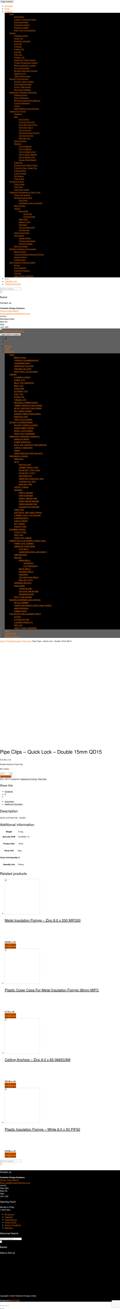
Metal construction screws (25, 65)
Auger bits (27, 214)
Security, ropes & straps (24, 81)
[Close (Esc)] (8, 1305)
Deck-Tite (18, 43)
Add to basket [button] (10, 944)
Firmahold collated (22, 25)
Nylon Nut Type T (26, 127)
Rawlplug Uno (20, 73)
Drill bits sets (24, 230)
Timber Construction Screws (26, 62)
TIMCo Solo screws (22, 76)
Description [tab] (9, 801)
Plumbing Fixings (16, 181)
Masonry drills (24, 222)
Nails (11, 14)
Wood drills (23, 211)
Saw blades (19, 235)
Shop (7, 278)
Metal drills (23, 219)
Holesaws (23, 224)
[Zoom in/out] (1, 1305)
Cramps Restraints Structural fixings (29, 254)
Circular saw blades (27, 241)
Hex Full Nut (24, 119)
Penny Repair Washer (28, 154)
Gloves (17, 265)
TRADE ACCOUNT (13, 284)
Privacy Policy (11, 1222)
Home (7, 8)
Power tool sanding (22, 195)
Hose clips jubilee (21, 189)
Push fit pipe (19, 178)
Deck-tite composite (22, 41)
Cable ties (18, 162)
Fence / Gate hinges (22, 87)
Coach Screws (20, 173)
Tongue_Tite (19, 57)
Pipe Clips (18, 187)
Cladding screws (21, 35)
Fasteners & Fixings (17, 111)
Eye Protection (20, 268)
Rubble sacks (19, 259)
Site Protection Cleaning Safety (22, 262)
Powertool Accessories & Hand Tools (24, 192)
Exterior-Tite (19, 49)
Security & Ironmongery (19, 79)
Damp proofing (20, 257)
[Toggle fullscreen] (3, 1305)
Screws (12, 33)
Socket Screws (20, 141)
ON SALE (9, 6)
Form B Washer (25, 149)
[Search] (1, 292)
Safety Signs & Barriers (23, 276)
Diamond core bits (21, 232)
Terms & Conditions (13, 1225)
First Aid (17, 273)
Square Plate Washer (27, 160)
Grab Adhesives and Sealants (26, 108)
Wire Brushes (19, 205)
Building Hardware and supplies (22, 249)
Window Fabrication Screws (25, 70)
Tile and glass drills (27, 227)
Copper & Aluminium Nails (25, 19)
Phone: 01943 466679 (9, 311)
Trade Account (11, 1219)
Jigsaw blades (25, 238)
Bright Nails (19, 16)
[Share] (6, 1305)
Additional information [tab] (14, 804)
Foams (17, 106)
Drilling (17, 208)
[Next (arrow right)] (3, 1308)
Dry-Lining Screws (21, 68)
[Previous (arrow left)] (1, 1308)
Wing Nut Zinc (25, 138)
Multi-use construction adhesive (27, 100)
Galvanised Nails (21, 22)
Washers (17, 143)
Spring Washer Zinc (27, 157)
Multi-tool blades (21, 246)
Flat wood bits (29, 216)
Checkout (9, 1217)
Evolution (18, 46)
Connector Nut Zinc (27, 122)
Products (8, 11)
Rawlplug (18, 114)
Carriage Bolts (20, 170)
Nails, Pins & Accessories (25, 30)
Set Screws (19, 176)
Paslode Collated (21, 27)
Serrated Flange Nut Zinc (29, 133)
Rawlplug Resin (20, 95)
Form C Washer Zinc (27, 151)
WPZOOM (15, 1300)
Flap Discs (23, 200)
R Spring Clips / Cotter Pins (25, 168)
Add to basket (5, 776)
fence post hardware (22, 89)
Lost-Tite (17, 52)
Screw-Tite (18, 38)
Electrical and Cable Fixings (26, 165)
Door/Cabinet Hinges (23, 84)
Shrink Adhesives (21, 97)
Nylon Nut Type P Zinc (28, 124)
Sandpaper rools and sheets (30, 203)
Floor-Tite (18, 54)
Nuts (16, 116)
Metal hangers (20, 251)
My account (9, 1214)
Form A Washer (25, 146)
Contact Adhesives (22, 103)
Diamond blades (25, 243)
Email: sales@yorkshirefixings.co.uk (15, 313)
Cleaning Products (22, 270)
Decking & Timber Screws (25, 60)
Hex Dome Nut (25, 130)
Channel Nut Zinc (26, 135)
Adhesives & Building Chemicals (23, 92)
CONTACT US (11, 281)
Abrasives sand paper (23, 197)
